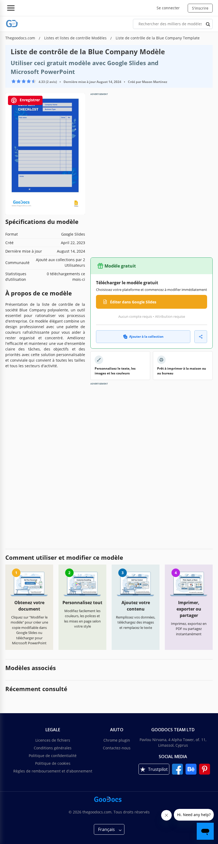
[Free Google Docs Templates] (12, 23)
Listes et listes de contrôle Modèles (76, 37)
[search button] (208, 24)
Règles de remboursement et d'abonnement (52, 771)
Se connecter (168, 7)
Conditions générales (53, 747)
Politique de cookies (52, 763)
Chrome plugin (116, 740)
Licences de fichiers (52, 740)
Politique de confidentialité (53, 755)
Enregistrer (29, 99)
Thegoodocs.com (20, 37)
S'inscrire (200, 8)
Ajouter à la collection (146, 336)
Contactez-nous (117, 747)
